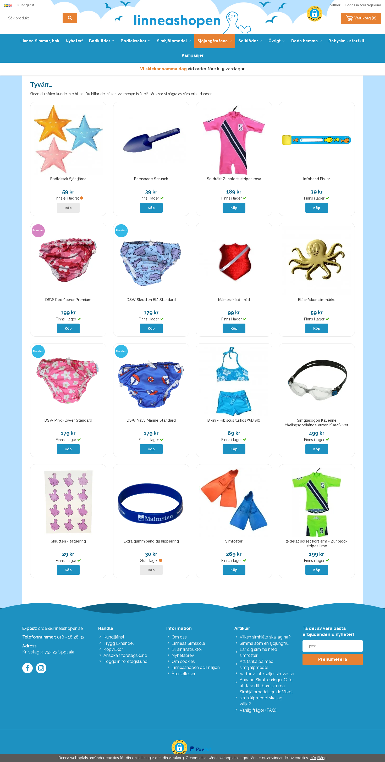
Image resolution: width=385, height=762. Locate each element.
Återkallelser (183, 673)
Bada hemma (304, 41)
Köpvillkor (113, 649)
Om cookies (183, 661)
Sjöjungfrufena (212, 41)
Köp (151, 208)
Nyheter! (74, 41)
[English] (10, 5)
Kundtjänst (26, 5)
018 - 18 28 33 (70, 637)
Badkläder (99, 41)
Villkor (335, 5)
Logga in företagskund (363, 5)
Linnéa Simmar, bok (39, 41)
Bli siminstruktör (187, 649)
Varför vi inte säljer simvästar (267, 673)
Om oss (179, 637)
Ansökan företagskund (125, 655)
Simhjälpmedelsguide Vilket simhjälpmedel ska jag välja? (266, 697)
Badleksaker (133, 41)
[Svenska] (6, 5)
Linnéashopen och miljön (196, 667)
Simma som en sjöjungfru (264, 643)
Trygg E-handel (118, 643)
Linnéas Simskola (188, 643)
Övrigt (274, 41)
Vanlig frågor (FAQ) (258, 710)
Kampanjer (193, 55)
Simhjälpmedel (172, 41)
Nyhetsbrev (183, 655)
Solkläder (248, 41)
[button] (314, 14)
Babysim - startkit (346, 41)
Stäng (322, 758)
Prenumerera (332, 659)
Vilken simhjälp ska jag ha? (265, 637)
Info (68, 208)
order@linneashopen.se (60, 628)
